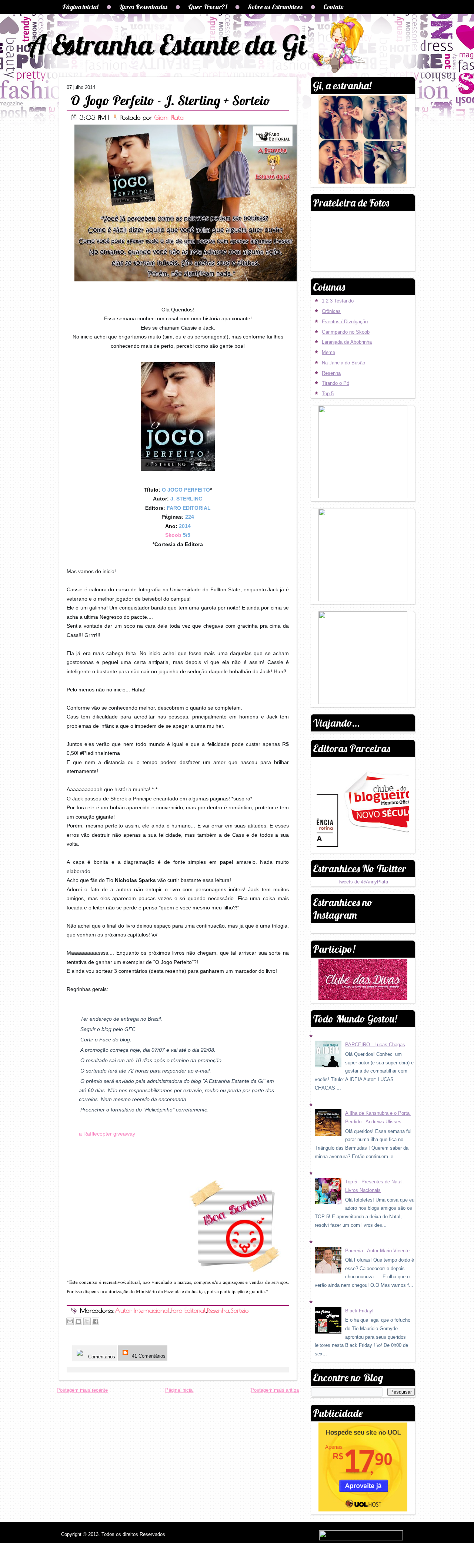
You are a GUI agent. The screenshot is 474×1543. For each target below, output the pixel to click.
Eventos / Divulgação (345, 321)
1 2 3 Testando (338, 301)
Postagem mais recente (82, 1390)
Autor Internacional (142, 1310)
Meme (328, 352)
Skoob (173, 535)
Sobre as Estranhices (275, 7)
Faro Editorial (188, 1310)
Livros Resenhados (143, 7)
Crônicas (331, 311)
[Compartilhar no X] (87, 1321)
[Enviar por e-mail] (70, 1321)
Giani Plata (169, 117)
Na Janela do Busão (343, 363)
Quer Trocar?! (207, 7)
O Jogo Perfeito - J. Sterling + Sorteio (170, 100)
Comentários (101, 1356)
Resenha (218, 1310)
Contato (333, 7)
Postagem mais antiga (275, 1390)
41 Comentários (148, 1356)
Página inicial (80, 7)
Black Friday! (359, 1311)
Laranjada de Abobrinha (347, 342)
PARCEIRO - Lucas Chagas (375, 1044)
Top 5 (328, 393)
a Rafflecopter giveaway (107, 1134)
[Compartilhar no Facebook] (95, 1321)
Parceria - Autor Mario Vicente (377, 1250)
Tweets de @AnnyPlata (363, 882)
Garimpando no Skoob (346, 332)
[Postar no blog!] (78, 1321)
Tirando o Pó (335, 383)
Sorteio (239, 1310)
